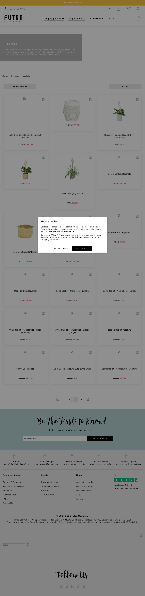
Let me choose (61, 248)
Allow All (82, 248)
